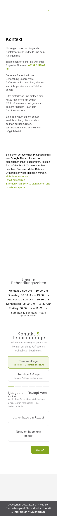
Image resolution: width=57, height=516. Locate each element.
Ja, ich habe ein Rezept (28, 417)
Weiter (40, 450)
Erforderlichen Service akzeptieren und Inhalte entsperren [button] (28, 185)
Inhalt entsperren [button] (15, 180)
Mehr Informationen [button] (17, 176)
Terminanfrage (28, 362)
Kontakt (46, 508)
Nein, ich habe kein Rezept (28, 433)
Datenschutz (37, 511)
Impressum (20, 511)
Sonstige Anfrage (28, 375)
